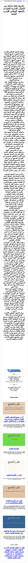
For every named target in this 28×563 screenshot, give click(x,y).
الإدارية (6, 548)
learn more (19, 1)
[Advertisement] (14, 33)
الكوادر (14, 550)
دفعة (17, 552)
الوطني (20, 550)
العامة (12, 548)
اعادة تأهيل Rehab (14, 558)
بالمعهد (8, 550)
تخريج (22, 552)
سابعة (12, 552)
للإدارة (22, 548)
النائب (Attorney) (11, 556)
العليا (17, 548)
